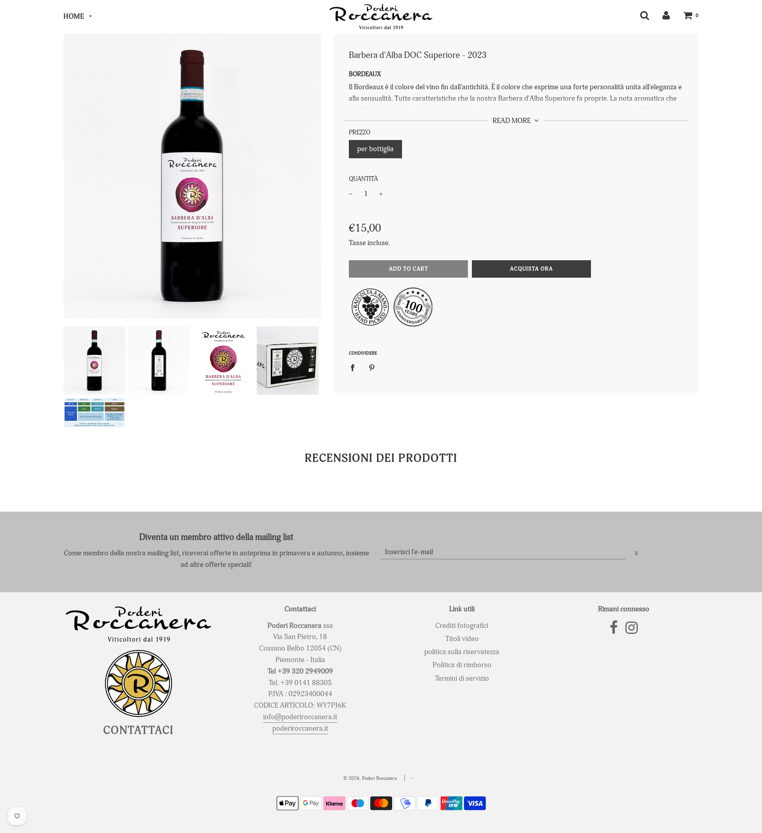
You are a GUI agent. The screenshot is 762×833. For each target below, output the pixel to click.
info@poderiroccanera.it (300, 717)
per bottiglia (375, 149)
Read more (512, 120)
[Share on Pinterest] (372, 368)
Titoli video (462, 638)
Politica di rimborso (462, 665)
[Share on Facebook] (355, 368)
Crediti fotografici (461, 625)
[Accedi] (666, 15)
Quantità (363, 179)
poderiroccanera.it (300, 728)
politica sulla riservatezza (461, 651)
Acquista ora (531, 268)
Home (75, 16)
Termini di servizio (462, 678)
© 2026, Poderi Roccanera (370, 778)
